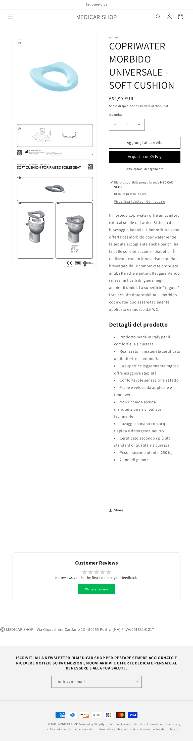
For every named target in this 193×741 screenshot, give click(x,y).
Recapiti (174, 729)
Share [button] (118, 510)
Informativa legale (152, 729)
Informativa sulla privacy (164, 724)
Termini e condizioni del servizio (71, 729)
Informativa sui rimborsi (125, 724)
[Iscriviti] (135, 682)
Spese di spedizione (123, 106)
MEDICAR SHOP (68, 724)
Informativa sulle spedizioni (116, 729)
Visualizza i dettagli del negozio (139, 201)
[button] (10, 16)
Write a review (96, 589)
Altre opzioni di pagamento (144, 169)
